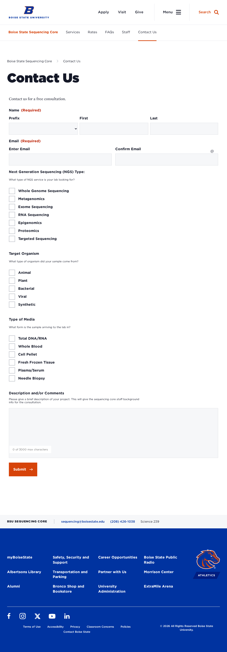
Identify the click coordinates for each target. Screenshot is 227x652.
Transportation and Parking (70, 574)
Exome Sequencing (35, 207)
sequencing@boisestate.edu (83, 521)
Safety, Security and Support (71, 559)
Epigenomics (30, 223)
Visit (122, 12)
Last (154, 118)
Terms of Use (32, 626)
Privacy (75, 626)
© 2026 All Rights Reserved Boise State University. (186, 627)
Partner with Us (112, 572)
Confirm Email (128, 149)
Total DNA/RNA (32, 338)
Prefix (14, 118)
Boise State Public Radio (160, 559)
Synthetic (26, 304)
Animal (24, 272)
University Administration (111, 589)
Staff (126, 32)
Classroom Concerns (100, 626)
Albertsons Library (24, 572)
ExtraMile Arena (158, 586)
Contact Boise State (76, 631)
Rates (92, 32)
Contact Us (147, 32)
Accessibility (55, 626)
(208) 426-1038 (122, 521)
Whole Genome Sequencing (43, 191)
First (84, 118)
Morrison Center (159, 572)
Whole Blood (30, 346)
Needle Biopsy (31, 378)
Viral (22, 296)
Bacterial (26, 288)
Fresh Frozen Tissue (36, 362)
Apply (103, 12)
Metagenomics (31, 199)
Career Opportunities (117, 557)
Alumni (13, 586)
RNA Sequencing (33, 215)
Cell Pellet (27, 354)
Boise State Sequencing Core (33, 32)
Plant (22, 280)
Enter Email (19, 149)
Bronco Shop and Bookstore (68, 589)
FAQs (109, 32)
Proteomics (28, 231)
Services (73, 32)
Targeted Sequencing (37, 239)
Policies (126, 626)
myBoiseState (19, 557)
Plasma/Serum (31, 370)
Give (139, 12)
